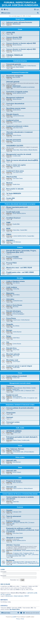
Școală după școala (13, 212)
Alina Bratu (15, 306)
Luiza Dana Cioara (18, 127)
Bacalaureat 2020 (34, 563)
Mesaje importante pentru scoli (17, 207)
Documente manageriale (14, 76)
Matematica (10, 293)
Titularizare (10, 386)
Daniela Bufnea (17, 109)
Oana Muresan (17, 462)
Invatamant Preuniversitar (20, 72)
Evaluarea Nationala (13, 521)
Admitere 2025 (28, 553)
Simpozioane (10, 413)
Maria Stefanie (20, 67)
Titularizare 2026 (18, 390)
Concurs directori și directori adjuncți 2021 (21, 49)
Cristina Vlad (16, 377)
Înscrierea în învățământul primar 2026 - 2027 (18, 554)
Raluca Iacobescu (17, 482)
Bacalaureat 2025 (30, 562)
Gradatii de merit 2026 (20, 398)
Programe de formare (13, 481)
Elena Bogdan (16, 450)
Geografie (9, 324)
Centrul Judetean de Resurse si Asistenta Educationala (20, 494)
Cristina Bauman (31, 65)
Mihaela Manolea (17, 39)
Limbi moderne (11, 287)
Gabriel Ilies (16, 501)
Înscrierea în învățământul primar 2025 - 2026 (22, 555)
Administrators (9, 596)
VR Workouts (17, 242)
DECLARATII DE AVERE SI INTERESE (24, 87)
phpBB (14, 616)
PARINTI (26, 596)
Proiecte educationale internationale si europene (20, 204)
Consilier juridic (17, 156)
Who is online (5, 584)
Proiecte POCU (11, 263)
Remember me (14, 580)
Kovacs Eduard (17, 472)
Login (3, 569)
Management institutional (15, 97)
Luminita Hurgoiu (17, 121)
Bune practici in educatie (14, 189)
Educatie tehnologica (13, 311)
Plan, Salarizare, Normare (15, 449)
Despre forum (20, 19)
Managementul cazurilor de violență (18, 154)
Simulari (9, 510)
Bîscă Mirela (16, 325)
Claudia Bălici (16, 224)
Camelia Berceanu (17, 300)
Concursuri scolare (12, 422)
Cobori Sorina (16, 166)
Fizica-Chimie (11, 318)
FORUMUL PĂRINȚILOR (14, 55)
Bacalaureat (10, 560)
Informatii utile (11, 460)
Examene (20, 507)
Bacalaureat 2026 (19, 562)
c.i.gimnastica (30, 592)
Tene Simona (16, 282)
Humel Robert (16, 361)
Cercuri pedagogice (19, 314)
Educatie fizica (11, 348)
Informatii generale (12, 82)
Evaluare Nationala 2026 (20, 522)
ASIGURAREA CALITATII (14, 146)
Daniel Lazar (16, 320)
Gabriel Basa (16, 337)
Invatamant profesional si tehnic (17, 126)
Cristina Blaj (16, 288)
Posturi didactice (29, 451)
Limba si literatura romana (15, 281)
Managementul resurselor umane (20, 383)
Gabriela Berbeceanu (18, 115)
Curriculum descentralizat (15, 103)
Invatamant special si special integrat (19, 366)
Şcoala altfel (10, 198)
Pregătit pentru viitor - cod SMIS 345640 (20, 272)
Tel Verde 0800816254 (13, 193)
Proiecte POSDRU (12, 257)
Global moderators (19, 596)
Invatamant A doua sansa (15, 171)
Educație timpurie (12, 114)
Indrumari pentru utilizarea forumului (19, 22)
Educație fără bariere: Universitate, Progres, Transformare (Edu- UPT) (21, 251)
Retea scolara (20, 457)
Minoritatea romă (12, 360)
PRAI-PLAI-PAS (11, 177)
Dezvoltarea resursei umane (15, 108)
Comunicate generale (13, 64)
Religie (8, 336)
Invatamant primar (12, 120)
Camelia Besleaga (17, 258)
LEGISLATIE (10, 32)
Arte (7, 342)
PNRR (8, 222)
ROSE (8, 228)
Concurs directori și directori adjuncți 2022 (21, 43)
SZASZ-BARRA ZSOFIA (19, 65)
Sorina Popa (16, 349)
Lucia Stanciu (17, 550)
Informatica (10, 299)
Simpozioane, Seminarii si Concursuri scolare (20, 405)
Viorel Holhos (16, 294)
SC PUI (3, 594)
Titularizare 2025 (29, 390)
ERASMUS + (10, 240)
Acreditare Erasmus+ (13, 218)
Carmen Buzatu (17, 135)
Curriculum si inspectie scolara (17, 92)
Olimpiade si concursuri (14, 537)
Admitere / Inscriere (13, 545)
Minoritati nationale (13, 354)
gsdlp (35, 592)
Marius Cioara (17, 440)
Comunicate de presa (20, 61)
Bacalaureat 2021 (22, 563)
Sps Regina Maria (15, 609)
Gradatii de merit (12, 395)
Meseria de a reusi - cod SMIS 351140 (19, 267)
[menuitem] (6, 9)
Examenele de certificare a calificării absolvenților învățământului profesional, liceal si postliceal (22, 530)
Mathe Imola (16, 355)
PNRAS (8, 234)
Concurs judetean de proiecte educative (20, 408)
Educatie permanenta (13, 140)
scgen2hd (8, 594)
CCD (20, 478)
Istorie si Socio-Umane (14, 305)
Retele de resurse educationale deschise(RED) (22, 160)
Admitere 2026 (18, 553)
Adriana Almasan (10, 67)
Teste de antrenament (13, 516)
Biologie (9, 330)
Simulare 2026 (17, 512)
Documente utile (18, 451)
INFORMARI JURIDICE (14, 431)
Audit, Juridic (20, 428)
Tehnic (20, 467)
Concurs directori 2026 (14, 37)
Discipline (20, 278)
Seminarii (9, 417)
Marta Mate (16, 150)
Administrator (17, 24)
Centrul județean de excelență (16, 376)
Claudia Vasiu (16, 184)
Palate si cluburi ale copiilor (16, 165)
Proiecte (20, 247)
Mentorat (9, 183)
